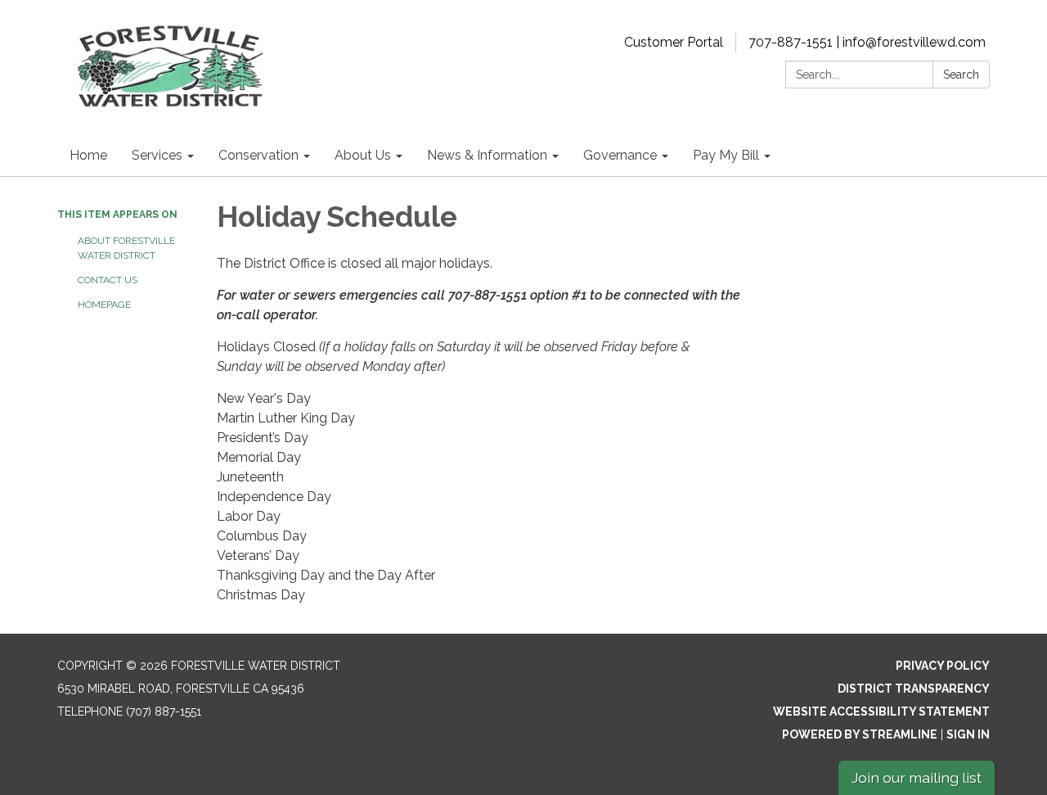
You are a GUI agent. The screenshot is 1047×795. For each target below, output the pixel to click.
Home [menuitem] (88, 155)
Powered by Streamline (859, 734)
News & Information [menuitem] (487, 155)
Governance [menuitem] (620, 155)
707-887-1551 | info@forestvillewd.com (867, 42)
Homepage (104, 304)
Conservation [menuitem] (258, 155)
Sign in (968, 734)
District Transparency (914, 688)
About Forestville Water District (126, 248)
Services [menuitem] (157, 155)
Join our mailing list (917, 777)
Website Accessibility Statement (881, 711)
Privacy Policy (943, 665)
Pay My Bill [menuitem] (726, 155)
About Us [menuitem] (363, 155)
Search (961, 74)
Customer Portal (673, 42)
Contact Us (107, 280)
